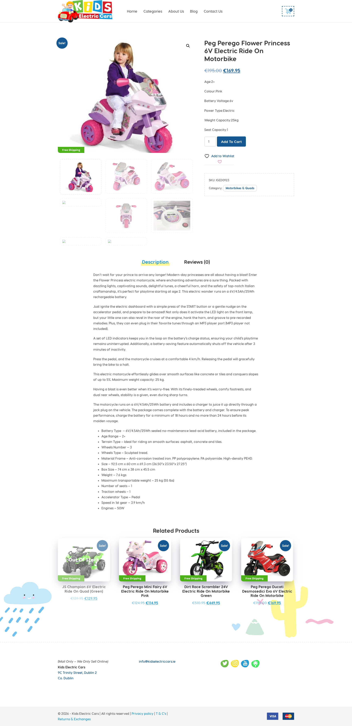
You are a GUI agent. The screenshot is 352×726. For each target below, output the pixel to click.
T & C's (161, 713)
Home (132, 11)
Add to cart (231, 141)
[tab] (155, 263)
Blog (194, 11)
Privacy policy (142, 713)
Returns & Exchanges (74, 719)
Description (155, 262)
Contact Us (213, 11)
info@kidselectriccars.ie (157, 661)
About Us (176, 11)
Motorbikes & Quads (240, 188)
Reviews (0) (197, 262)
